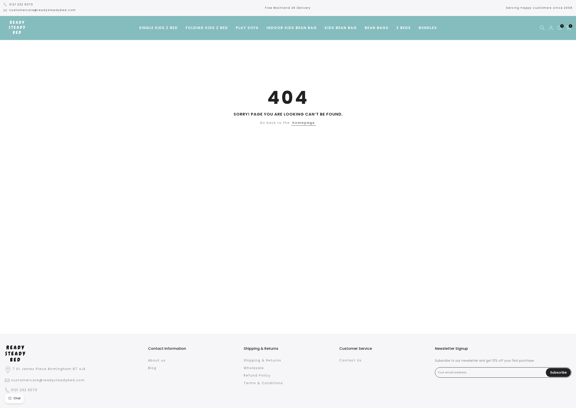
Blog (152, 368)
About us (157, 360)
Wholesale (254, 368)
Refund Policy (257, 375)
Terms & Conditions (263, 383)
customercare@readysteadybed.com (42, 10)
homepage (303, 122)
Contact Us (350, 360)
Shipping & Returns (262, 360)
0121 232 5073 (21, 4)
